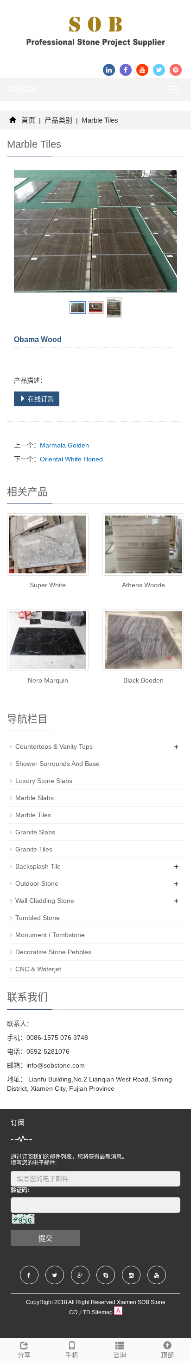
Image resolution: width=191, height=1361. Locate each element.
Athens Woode (143, 585)
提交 (45, 1238)
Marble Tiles (99, 120)
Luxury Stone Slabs (43, 780)
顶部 (167, 1355)
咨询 (119, 1355)
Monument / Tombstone (50, 934)
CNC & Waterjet (38, 969)
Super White (48, 585)
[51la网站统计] (118, 1312)
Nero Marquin (48, 680)
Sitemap (102, 1312)
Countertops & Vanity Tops (54, 746)
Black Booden (143, 680)
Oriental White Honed (71, 459)
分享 (24, 1355)
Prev (26, 231)
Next (165, 231)
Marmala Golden (64, 445)
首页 (28, 120)
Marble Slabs (34, 798)
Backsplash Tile (38, 866)
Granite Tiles (33, 849)
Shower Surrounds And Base (57, 763)
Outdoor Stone (36, 883)
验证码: (20, 1190)
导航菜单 (22, 89)
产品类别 (58, 120)
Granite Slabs (35, 832)
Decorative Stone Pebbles (53, 952)
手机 (71, 1355)
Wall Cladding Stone (44, 900)
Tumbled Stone (37, 917)
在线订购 (40, 399)
